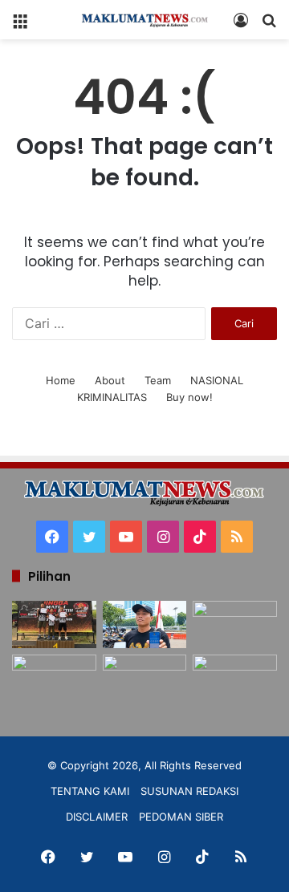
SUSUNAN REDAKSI (189, 791)
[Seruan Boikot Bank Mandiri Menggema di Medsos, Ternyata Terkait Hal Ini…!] (145, 624)
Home (60, 380)
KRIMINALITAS (112, 397)
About (110, 380)
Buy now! (189, 397)
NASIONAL (216, 380)
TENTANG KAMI (90, 791)
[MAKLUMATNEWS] (144, 19)
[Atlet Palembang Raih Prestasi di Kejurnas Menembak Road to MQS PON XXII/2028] (54, 624)
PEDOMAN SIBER (181, 816)
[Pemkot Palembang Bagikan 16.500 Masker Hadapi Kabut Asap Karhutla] (54, 678)
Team (157, 380)
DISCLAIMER (97, 816)
